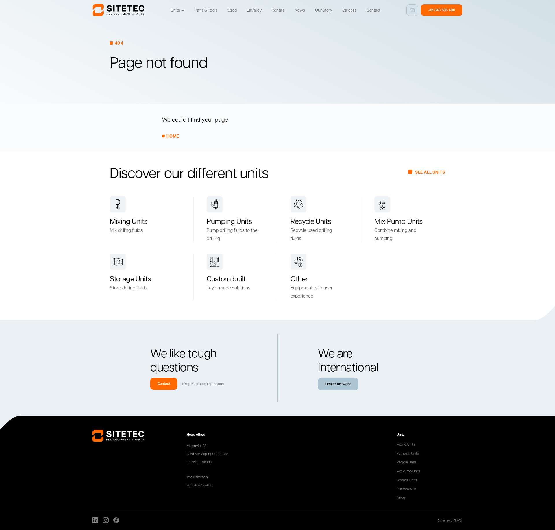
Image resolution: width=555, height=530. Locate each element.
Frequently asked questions (203, 383)
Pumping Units (408, 453)
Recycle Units (407, 462)
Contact (164, 383)
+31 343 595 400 (441, 10)
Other (401, 498)
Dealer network (338, 383)
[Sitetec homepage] (118, 10)
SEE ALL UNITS (430, 172)
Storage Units (407, 480)
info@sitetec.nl (197, 476)
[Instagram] (106, 520)
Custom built (406, 489)
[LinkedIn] (95, 520)
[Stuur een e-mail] (412, 10)
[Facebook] (116, 520)
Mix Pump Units (408, 471)
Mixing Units (406, 444)
